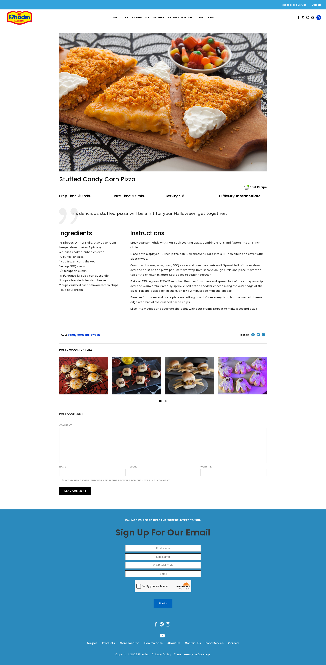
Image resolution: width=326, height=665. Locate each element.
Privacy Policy (161, 654)
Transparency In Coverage (192, 654)
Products (108, 643)
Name (62, 466)
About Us (173, 643)
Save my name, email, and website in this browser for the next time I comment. (116, 480)
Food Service (214, 643)
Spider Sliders (189, 375)
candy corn (76, 335)
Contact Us (193, 643)
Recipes (91, 643)
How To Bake (153, 643)
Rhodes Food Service (294, 4)
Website (206, 466)
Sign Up (163, 603)
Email (133, 466)
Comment (65, 425)
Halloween (92, 335)
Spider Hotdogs (136, 375)
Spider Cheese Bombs (84, 375)
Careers (316, 4)
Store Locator (129, 643)
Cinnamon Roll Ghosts (242, 375)
